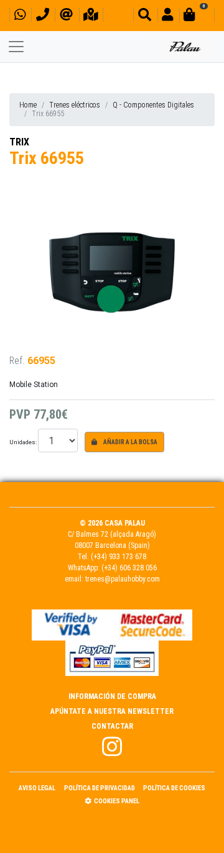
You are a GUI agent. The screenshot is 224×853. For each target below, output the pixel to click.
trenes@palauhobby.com (122, 579)
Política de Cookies (174, 788)
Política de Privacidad (99, 788)
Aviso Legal (37, 788)
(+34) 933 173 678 (118, 556)
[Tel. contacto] (42, 16)
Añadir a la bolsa (129, 442)
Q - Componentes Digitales (153, 105)
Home (28, 105)
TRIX (19, 142)
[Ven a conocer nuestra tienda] (90, 16)
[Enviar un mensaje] (66, 16)
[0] (197, 16)
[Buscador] (144, 16)
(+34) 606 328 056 (129, 567)
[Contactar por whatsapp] (20, 16)
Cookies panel (116, 801)
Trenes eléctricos (74, 105)
